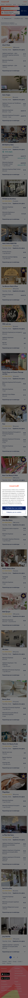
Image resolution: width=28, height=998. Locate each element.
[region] (14, 499)
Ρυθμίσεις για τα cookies (14, 512)
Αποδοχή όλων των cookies (14, 508)
